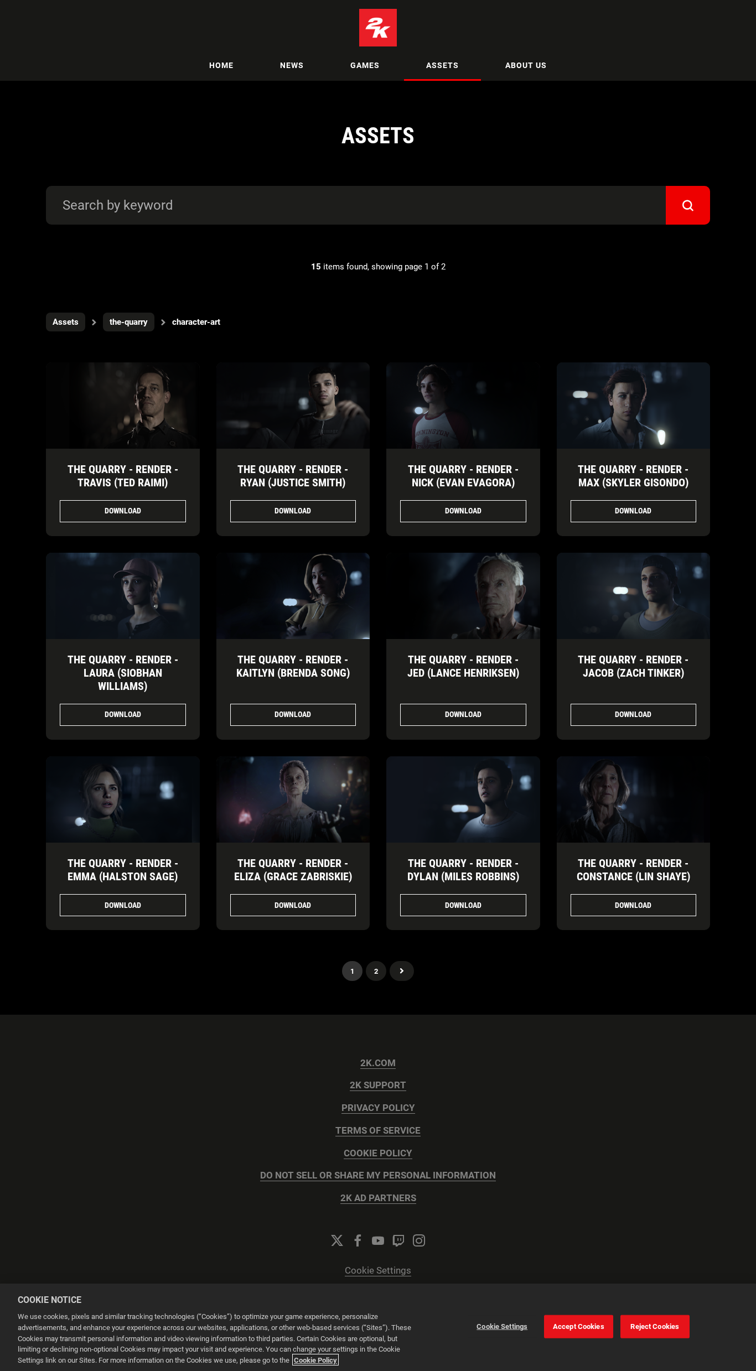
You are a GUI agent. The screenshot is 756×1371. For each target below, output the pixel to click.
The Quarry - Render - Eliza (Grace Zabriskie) (293, 869)
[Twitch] (398, 1240)
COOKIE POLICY (378, 1153)
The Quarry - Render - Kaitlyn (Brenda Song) (293, 666)
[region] (378, 1327)
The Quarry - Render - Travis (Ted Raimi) (123, 476)
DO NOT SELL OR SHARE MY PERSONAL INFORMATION (378, 1175)
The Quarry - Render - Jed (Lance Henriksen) (463, 666)
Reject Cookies (654, 1326)
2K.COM (378, 1063)
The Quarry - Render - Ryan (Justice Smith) (292, 476)
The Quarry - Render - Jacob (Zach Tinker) (633, 666)
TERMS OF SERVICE (378, 1130)
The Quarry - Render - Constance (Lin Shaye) (633, 869)
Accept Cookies (578, 1326)
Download (123, 510)
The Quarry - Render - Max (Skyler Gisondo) (633, 476)
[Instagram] (419, 1240)
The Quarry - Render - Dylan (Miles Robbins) (463, 869)
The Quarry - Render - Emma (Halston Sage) (123, 869)
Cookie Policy (315, 1360)
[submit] (688, 205)
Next (402, 971)
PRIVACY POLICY (378, 1108)
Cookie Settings (378, 1270)
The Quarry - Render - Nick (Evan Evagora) (463, 476)
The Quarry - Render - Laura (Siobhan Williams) (123, 673)
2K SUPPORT (378, 1085)
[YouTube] (378, 1240)
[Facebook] (357, 1240)
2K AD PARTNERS (378, 1198)
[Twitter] (337, 1240)
